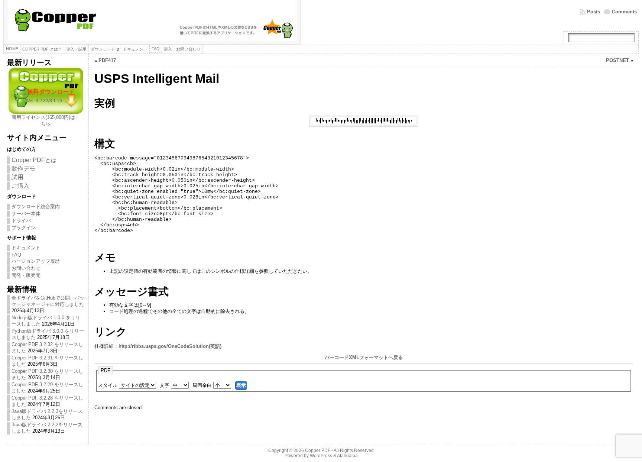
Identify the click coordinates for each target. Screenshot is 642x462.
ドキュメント (26, 248)
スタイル (108, 385)
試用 (17, 177)
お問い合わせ (26, 268)
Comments (624, 11)
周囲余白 (202, 385)
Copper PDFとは (34, 160)
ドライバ (21, 220)
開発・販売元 (26, 275)
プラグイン (24, 227)
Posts (593, 11)
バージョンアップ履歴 (36, 261)
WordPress (321, 455)
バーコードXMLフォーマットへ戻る (364, 357)
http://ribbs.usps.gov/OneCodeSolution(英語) (170, 346)
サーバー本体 (26, 213)
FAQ (16, 255)
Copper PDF (317, 450)
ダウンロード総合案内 (36, 206)
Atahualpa (347, 455)
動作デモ (23, 168)
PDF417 (107, 60)
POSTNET (617, 60)
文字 (165, 385)
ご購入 (20, 185)
